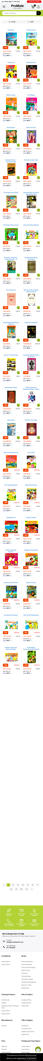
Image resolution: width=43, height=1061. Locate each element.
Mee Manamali (31, 62)
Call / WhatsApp (11, 1)
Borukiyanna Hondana (11, 615)
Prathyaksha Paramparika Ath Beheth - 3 (31, 648)
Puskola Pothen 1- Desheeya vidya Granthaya (11, 161)
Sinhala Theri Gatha (31, 420)
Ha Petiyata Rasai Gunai (10, 225)
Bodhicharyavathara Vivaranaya (31, 258)
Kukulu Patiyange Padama (11, 551)
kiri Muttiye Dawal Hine (11, 582)
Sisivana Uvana (31, 127)
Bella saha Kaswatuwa (11, 452)
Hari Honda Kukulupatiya (31, 615)
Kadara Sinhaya (31, 582)
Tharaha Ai (10, 62)
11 (26, 889)
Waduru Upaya (11, 95)
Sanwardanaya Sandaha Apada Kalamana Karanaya (31, 193)
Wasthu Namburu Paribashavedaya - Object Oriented (31, 388)
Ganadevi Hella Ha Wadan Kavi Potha (31, 356)
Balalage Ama (10, 517)
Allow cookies (31, 1058)
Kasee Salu (10, 420)
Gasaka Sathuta (31, 517)
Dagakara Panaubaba (31, 550)
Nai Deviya (11, 30)
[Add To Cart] (18, 47)
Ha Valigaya (31, 95)
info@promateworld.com (14, 942)
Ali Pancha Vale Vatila (31, 160)
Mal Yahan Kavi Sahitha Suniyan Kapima (31, 291)
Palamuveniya (31, 30)
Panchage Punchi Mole (11, 192)
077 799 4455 (10, 948)
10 (21, 889)
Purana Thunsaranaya (11, 355)
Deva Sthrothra (11, 290)
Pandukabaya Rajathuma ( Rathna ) (11, 323)
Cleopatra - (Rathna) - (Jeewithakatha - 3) (11, 258)
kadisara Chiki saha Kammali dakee (11, 648)
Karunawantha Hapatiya (31, 225)
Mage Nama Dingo (31, 485)
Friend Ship (31, 452)
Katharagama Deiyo (11, 387)
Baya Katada (11, 127)
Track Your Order (34, 1)
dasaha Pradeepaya (31, 322)
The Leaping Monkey (11, 485)
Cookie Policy (21, 1058)
